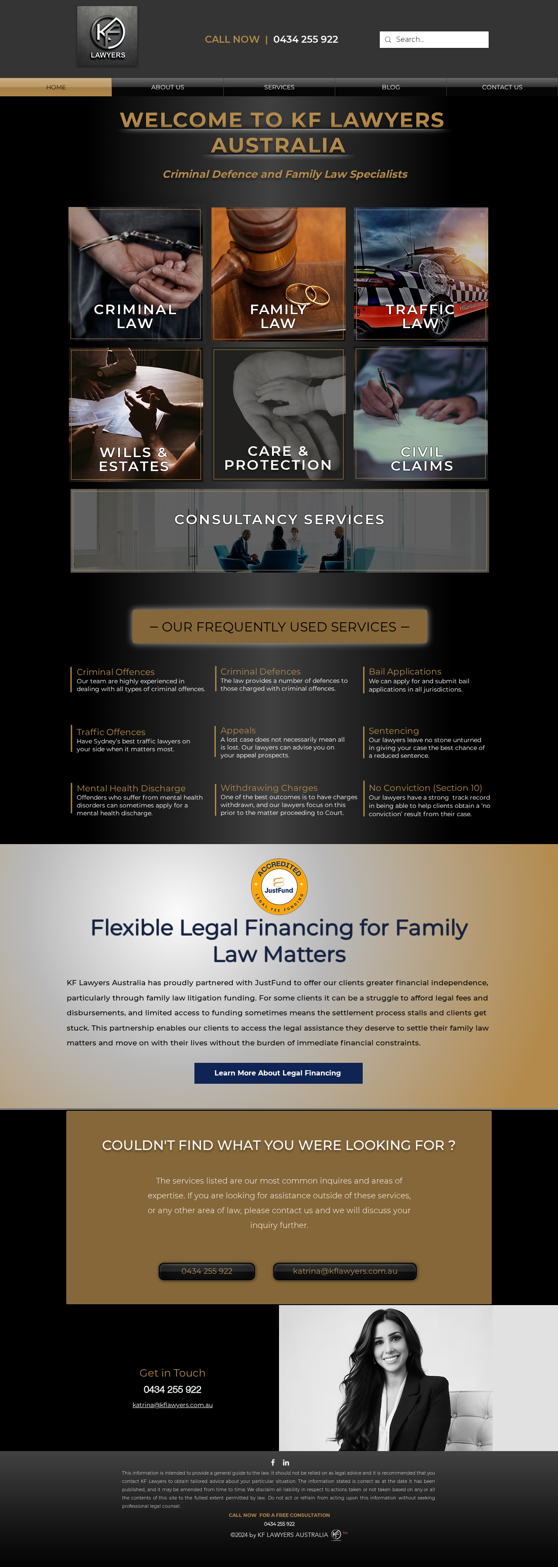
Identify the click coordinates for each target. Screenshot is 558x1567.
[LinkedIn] (286, 1462)
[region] (135, 274)
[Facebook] (273, 1462)
